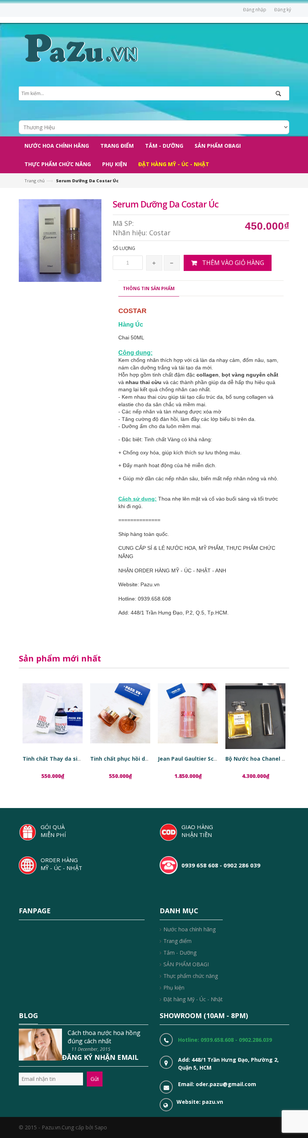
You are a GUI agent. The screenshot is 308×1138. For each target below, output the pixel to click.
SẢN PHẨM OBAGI (186, 964)
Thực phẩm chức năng (190, 975)
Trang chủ (34, 180)
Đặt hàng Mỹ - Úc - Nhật (193, 999)
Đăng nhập (254, 9)
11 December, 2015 (90, 1049)
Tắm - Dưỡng (179, 952)
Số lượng (124, 248)
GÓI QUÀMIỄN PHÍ (53, 830)
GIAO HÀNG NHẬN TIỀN (197, 830)
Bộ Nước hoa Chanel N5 (257, 758)
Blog (28, 1015)
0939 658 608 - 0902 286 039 (220, 865)
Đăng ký (282, 9)
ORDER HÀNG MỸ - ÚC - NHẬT (61, 864)
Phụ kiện (173, 987)
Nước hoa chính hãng (189, 929)
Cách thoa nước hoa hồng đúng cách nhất (104, 1037)
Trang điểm (177, 940)
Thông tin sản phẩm (149, 288)
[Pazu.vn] (80, 47)
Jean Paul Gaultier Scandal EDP (199, 758)
